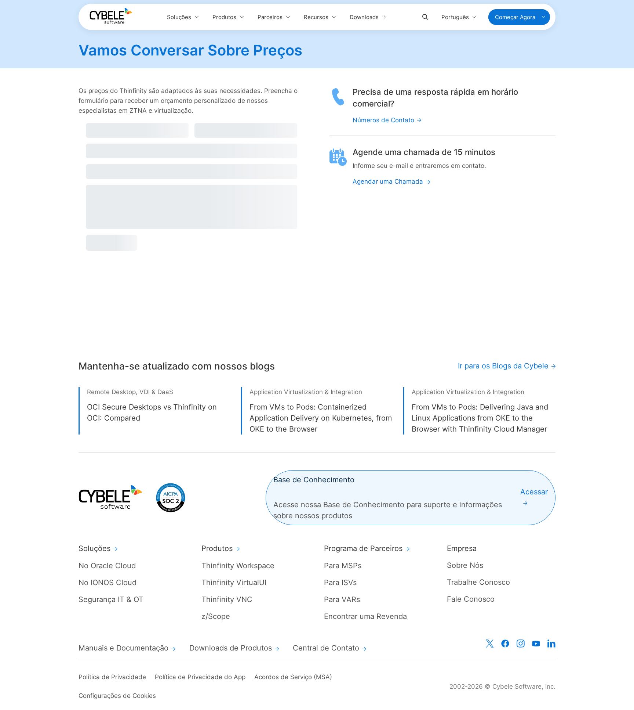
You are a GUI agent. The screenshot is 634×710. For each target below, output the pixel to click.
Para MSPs (342, 565)
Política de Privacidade (112, 677)
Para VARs (342, 599)
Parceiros (270, 17)
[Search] (425, 17)
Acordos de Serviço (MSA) (293, 677)
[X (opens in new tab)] (490, 643)
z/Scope (215, 616)
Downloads (364, 17)
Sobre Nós (465, 565)
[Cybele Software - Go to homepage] (111, 16)
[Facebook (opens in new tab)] (505, 643)
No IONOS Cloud (107, 582)
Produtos (224, 17)
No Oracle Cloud (107, 565)
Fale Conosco (471, 599)
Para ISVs (340, 582)
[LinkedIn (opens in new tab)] (551, 643)
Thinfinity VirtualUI (233, 582)
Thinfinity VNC (226, 599)
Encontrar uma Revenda (365, 616)
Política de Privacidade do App (200, 677)
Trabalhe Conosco (478, 582)
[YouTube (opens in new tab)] (536, 643)
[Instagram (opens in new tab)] (521, 643)
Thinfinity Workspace (237, 565)
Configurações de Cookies (117, 695)
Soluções (179, 17)
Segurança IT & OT (111, 599)
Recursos (316, 17)
